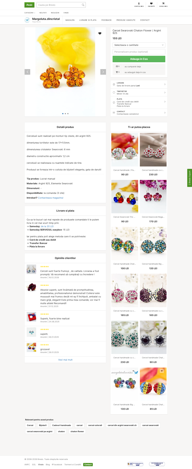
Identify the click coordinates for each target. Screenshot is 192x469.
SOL (34, 464)
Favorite (151, 6)
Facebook (57, 464)
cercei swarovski (150, 425)
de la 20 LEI (47, 226)
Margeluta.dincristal (46, 19)
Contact (145, 20)
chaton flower (77, 431)
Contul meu (139, 6)
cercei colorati (95, 425)
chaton (61, 431)
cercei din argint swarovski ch (122, 425)
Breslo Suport (189, 177)
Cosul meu (163, 6)
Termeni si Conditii (72, 464)
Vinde (41, 464)
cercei (80, 425)
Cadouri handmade (61, 425)
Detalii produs (65, 127)
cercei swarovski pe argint (39, 431)
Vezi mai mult (65, 359)
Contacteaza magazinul (50, 197)
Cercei (30, 425)
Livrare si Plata (87, 20)
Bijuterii (43, 425)
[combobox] (139, 45)
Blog (48, 464)
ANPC (27, 464)
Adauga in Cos (139, 58)
